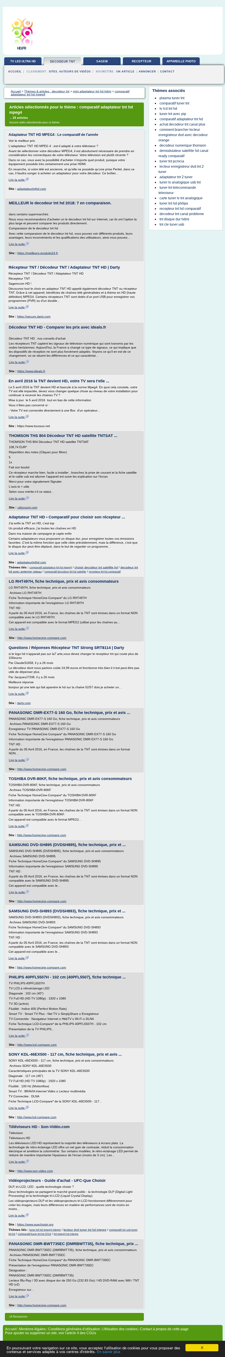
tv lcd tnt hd (168, 108)
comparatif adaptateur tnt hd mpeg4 (50, 567)
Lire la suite (17, 180)
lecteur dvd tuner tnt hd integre (85, 1229)
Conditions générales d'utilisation (74, 1329)
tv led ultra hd (23, 61)
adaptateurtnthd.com (31, 189)
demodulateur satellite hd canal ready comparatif (183, 153)
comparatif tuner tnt (174, 103)
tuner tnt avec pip (173, 114)
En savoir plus (108, 1352)
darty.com (24, 703)
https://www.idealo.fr (31, 371)
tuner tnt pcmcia (172, 161)
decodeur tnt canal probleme (182, 214)
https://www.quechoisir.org (35, 1224)
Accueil (15, 71)
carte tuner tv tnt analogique (181, 198)
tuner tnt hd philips (174, 203)
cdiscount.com (27, 507)
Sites (53, 71)
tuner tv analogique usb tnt (180, 182)
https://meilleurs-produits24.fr (37, 253)
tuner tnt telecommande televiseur (177, 190)
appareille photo (181, 61)
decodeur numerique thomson (183, 145)
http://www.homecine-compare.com (41, 638)
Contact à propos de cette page (164, 1329)
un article (125, 71)
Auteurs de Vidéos (75, 71)
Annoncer (147, 71)
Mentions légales (32, 1329)
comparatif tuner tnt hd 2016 (34, 1234)
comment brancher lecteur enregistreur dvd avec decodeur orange (183, 135)
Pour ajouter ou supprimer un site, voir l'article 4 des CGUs (50, 1333)
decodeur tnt (62, 61)
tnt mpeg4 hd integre (66, 1234)
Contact (167, 71)
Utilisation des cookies (120, 1329)
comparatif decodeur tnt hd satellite (65, 571)
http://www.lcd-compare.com (37, 1044)
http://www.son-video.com (35, 1171)
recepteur (141, 61)
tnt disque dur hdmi (174, 219)
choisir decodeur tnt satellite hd (96, 567)
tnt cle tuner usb (172, 224)
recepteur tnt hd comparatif (105, 571)
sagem (102, 61)
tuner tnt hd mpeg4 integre (45, 1229)
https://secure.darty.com (34, 316)
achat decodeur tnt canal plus (182, 124)
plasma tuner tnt (172, 98)
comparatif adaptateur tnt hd (181, 119)
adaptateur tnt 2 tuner (176, 177)
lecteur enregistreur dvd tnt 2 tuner (181, 169)
